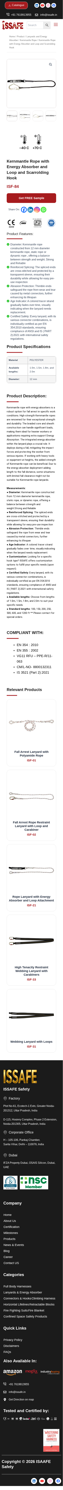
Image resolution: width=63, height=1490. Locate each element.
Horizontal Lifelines (16, 1304)
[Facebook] (24, 210)
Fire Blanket (36, 1310)
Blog (7, 1251)
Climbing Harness (43, 1298)
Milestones (11, 1233)
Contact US (11, 1263)
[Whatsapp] (43, 210)
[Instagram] (37, 210)
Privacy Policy (13, 1340)
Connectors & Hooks (17, 1298)
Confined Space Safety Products (25, 1316)
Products (9, 1239)
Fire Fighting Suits (16, 1310)
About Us (10, 1221)
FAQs (7, 1352)
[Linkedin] (30, 210)
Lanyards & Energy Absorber (23, 1292)
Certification (11, 1227)
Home (12, 36)
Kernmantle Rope (28, 40)
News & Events (14, 1245)
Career (8, 1257)
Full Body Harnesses (17, 1286)
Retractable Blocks (41, 1304)
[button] (51, 65)
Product (20, 36)
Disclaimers (11, 1346)
